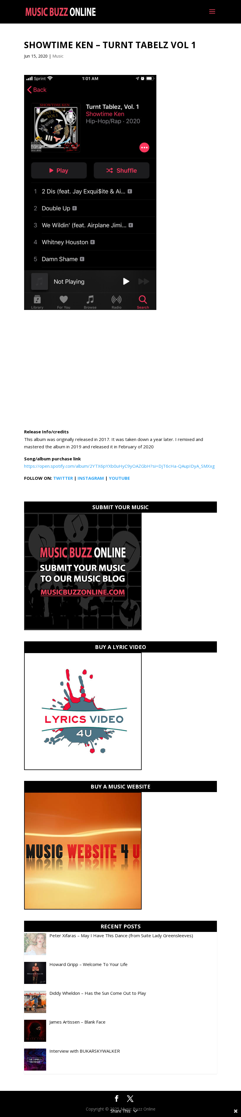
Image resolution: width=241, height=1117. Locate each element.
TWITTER (63, 478)
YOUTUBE (119, 478)
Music (57, 56)
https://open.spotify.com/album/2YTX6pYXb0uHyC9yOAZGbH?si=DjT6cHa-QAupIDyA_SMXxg (119, 466)
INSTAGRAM (91, 478)
